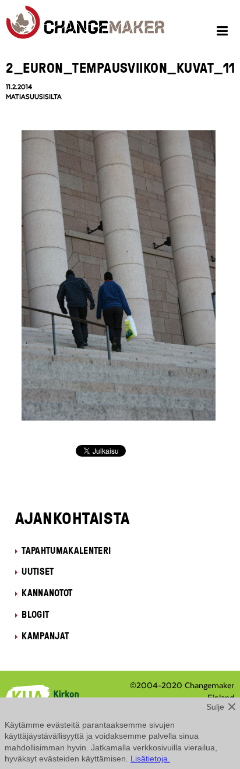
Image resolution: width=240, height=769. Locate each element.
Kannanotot (47, 592)
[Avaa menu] (224, 33)
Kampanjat (45, 635)
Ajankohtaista (72, 517)
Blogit (35, 614)
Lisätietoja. (150, 758)
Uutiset (38, 571)
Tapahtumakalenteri (66, 550)
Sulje (215, 706)
